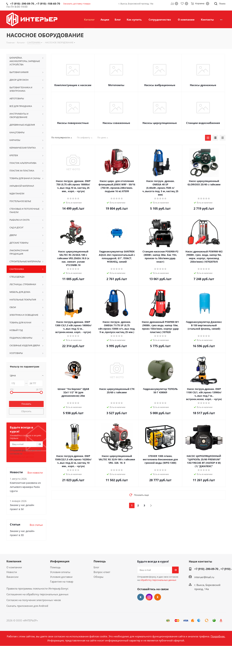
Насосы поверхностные (73, 123)
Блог (96, 567)
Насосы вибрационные (159, 85)
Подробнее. (218, 636)
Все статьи (36, 525)
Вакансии (12, 576)
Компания (13, 561)
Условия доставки (61, 576)
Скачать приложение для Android (27, 605)
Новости (11, 572)
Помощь (55, 567)
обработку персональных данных (22, 455)
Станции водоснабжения (203, 123)
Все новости (35, 472)
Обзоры (98, 576)
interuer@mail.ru (204, 577)
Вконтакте (140, 597)
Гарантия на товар (61, 581)
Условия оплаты (60, 572)
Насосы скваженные (116, 123)
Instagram (149, 597)
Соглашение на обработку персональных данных (37, 594)
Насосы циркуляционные (159, 123)
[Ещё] (221, 19)
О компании (14, 567)
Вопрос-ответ (102, 572)
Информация (59, 561)
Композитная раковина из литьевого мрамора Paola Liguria (25, 487)
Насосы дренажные (203, 85)
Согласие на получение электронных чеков (33, 600)
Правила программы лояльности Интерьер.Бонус (37, 588)
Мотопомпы (116, 85)
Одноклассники (157, 597)
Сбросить (26, 411)
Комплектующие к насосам (72, 85)
